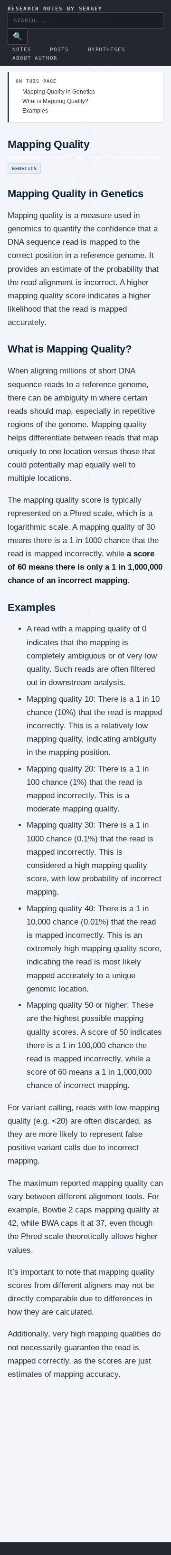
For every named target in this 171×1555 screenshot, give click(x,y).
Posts (59, 50)
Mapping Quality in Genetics (58, 91)
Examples (35, 110)
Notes (21, 50)
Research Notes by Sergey (55, 9)
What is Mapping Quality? (55, 101)
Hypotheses (106, 50)
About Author (34, 58)
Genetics (24, 168)
